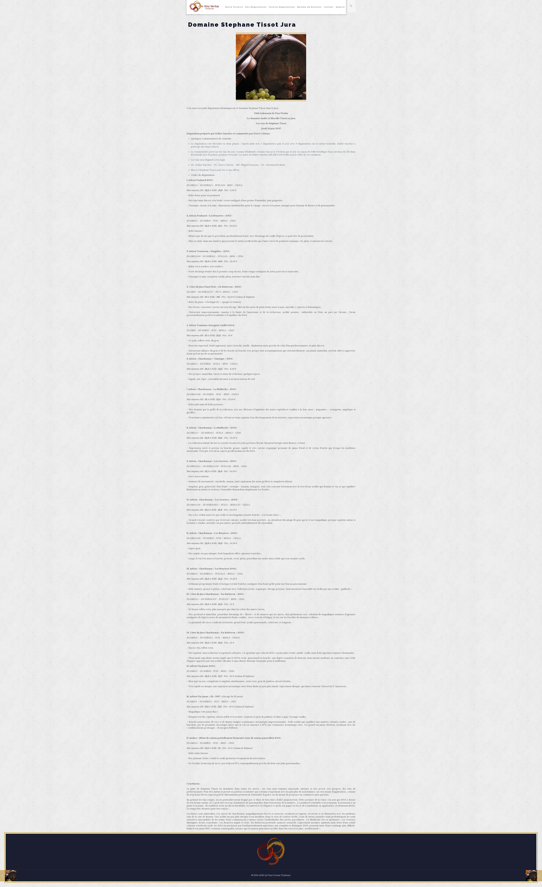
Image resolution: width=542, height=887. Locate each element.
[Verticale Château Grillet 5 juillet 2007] (534, 875)
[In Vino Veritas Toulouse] (204, 6)
